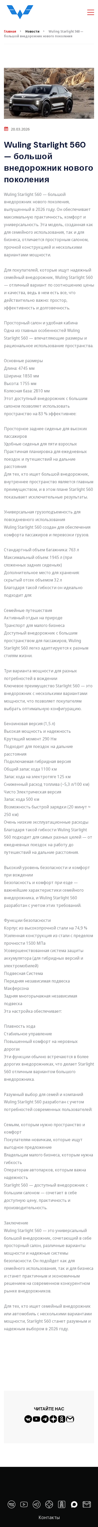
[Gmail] (70, 1421)
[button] (49, 1336)
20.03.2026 (20, 129)
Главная (10, 31)
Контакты (49, 1517)
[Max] (74, 1504)
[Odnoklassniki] (61, 1421)
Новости (32, 31)
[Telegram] (45, 1421)
